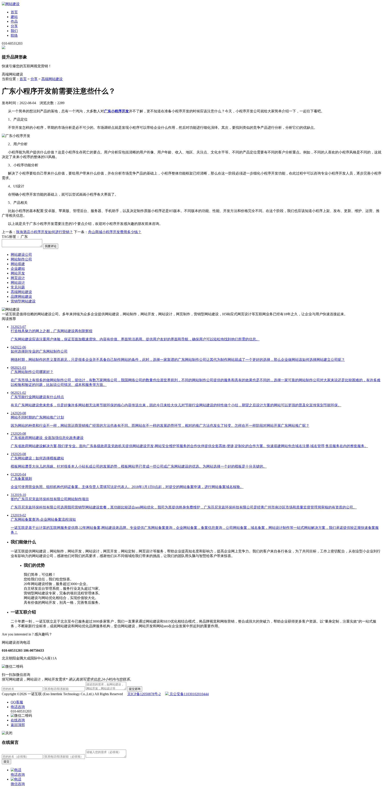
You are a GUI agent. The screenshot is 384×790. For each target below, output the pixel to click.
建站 (14, 17)
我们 (14, 31)
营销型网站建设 (23, 301)
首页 (14, 12)
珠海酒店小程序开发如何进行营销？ (44, 232)
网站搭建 (18, 264)
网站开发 (18, 273)
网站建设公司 (21, 254)
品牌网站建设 (21, 296)
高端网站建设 (52, 79)
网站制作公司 (21, 259)
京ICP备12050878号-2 (144, 694)
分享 (14, 26)
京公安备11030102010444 (189, 694)
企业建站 (18, 268)
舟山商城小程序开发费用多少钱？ (114, 232)
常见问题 (18, 287)
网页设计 (18, 278)
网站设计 (18, 282)
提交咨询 (134, 689)
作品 (14, 21)
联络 (14, 35)
